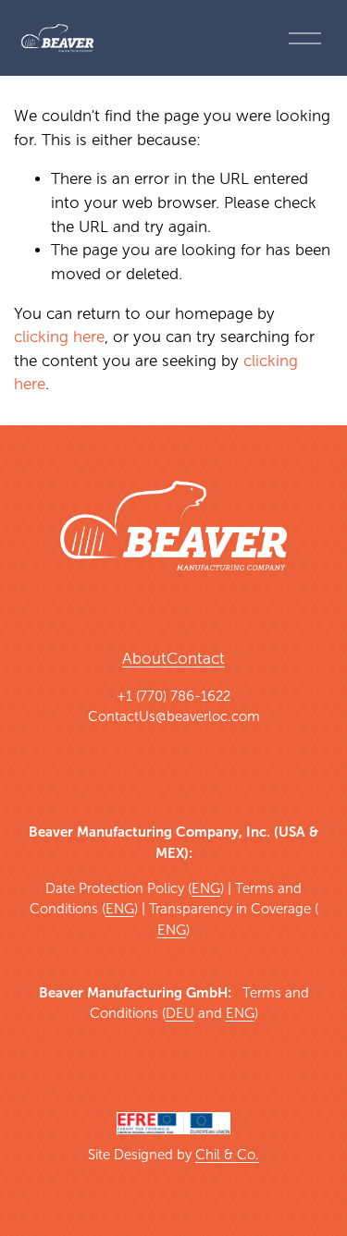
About (144, 658)
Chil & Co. (227, 1154)
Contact (196, 658)
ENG (206, 888)
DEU (180, 1013)
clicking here (59, 337)
